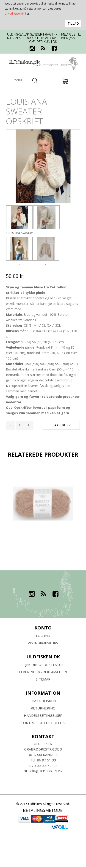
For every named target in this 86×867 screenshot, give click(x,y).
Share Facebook (11, 437)
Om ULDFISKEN (43, 701)
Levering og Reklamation (43, 672)
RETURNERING (43, 708)
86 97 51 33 (46, 760)
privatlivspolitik (14, 14)
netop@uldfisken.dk (43, 771)
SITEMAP (43, 679)
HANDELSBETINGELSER (43, 715)
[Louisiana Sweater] (19, 217)
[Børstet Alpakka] (43, 503)
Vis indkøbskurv (43, 643)
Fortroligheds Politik (43, 722)
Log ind (43, 635)
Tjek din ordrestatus (43, 664)
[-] (46, 217)
